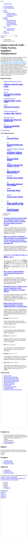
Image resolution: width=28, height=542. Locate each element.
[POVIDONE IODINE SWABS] (6, 92)
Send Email (3, 492)
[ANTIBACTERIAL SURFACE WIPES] (15, 150)
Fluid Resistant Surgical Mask (13, 210)
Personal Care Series (12, 24)
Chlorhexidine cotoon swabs (12, 101)
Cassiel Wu (3, 494)
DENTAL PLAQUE (11, 107)
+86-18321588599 (8, 6)
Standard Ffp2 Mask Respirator (11, 379)
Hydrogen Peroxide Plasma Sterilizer (13, 389)
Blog (5, 27)
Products (6, 19)
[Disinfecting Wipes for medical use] (9, 117)
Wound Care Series (11, 21)
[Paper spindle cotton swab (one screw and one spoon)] (8, 201)
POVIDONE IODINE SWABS (12, 95)
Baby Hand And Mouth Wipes (13, 172)
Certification (10, 16)
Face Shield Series (11, 23)
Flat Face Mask (7, 385)
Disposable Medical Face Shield (14, 184)
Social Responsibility (12, 14)
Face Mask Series (11, 20)
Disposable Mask (13, 190)
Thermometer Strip (8, 388)
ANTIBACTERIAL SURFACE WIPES (14, 153)
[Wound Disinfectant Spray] (8, 142)
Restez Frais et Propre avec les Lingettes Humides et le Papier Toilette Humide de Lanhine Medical (15, 304)
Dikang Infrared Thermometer (11, 381)
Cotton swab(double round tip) (12, 126)
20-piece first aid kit (15, 197)
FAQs (5, 31)
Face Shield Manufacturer (10, 386)
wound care (7, 479)
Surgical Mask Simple (12, 159)
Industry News (10, 30)
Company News (11, 28)
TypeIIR (20, 478)
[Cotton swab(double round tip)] (5, 124)
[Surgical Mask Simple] (8, 156)
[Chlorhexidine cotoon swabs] (9, 98)
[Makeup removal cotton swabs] (13, 81)
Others (8, 26)
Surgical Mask (12, 138)
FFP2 (15, 478)
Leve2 (23, 478)
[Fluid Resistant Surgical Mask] (8, 207)
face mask (3, 478)
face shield (8, 478)
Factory (5, 17)
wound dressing (14, 479)
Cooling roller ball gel (12, 113)
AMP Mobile (14, 477)
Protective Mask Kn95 (9, 382)
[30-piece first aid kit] (9, 175)
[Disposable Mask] (9, 188)
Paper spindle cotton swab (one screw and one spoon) (15, 204)
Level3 (2, 479)
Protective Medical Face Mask (11, 378)
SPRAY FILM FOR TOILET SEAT (15, 165)
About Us (6, 12)
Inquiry (2, 454)
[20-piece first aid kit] (9, 194)
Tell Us (2, 493)
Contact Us (6, 32)
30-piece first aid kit (15, 178)
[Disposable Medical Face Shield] (8, 182)
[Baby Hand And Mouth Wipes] (8, 169)
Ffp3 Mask (15, 63)
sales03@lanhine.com (9, 8)
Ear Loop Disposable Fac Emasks (17, 61)
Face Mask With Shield (6, 63)
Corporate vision (11, 13)
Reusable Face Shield (9, 384)
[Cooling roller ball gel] (10, 111)
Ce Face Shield (7, 375)
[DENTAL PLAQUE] (5, 105)
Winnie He (3, 497)
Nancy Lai (3, 496)
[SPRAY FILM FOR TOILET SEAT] (8, 163)
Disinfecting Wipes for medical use (13, 120)
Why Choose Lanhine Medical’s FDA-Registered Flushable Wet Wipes (14, 273)
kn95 (13, 478)
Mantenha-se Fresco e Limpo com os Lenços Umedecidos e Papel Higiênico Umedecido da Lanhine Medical (15, 289)
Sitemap (8, 477)
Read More (6, 89)
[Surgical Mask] (8, 136)
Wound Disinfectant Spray (15, 145)
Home (5, 10)
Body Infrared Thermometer (11, 377)
